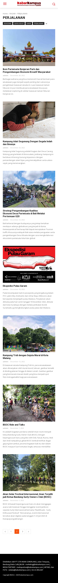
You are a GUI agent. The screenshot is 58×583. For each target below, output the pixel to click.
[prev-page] (5, 531)
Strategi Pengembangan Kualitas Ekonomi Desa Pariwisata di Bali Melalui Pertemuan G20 (24, 213)
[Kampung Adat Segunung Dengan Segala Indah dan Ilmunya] (29, 120)
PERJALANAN (38, 23)
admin (5, 75)
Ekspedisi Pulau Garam (15, 286)
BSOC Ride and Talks (14, 424)
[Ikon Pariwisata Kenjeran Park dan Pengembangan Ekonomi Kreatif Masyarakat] (29, 47)
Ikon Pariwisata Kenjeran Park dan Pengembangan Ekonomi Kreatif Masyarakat (26, 70)
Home (5, 13)
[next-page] (28, 531)
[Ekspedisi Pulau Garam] (29, 264)
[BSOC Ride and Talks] (29, 403)
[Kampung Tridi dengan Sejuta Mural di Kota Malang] (29, 333)
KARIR (29, 23)
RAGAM (12, 13)
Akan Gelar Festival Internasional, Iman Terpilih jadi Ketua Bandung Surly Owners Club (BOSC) (28, 495)
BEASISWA (7, 23)
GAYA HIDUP (19, 23)
